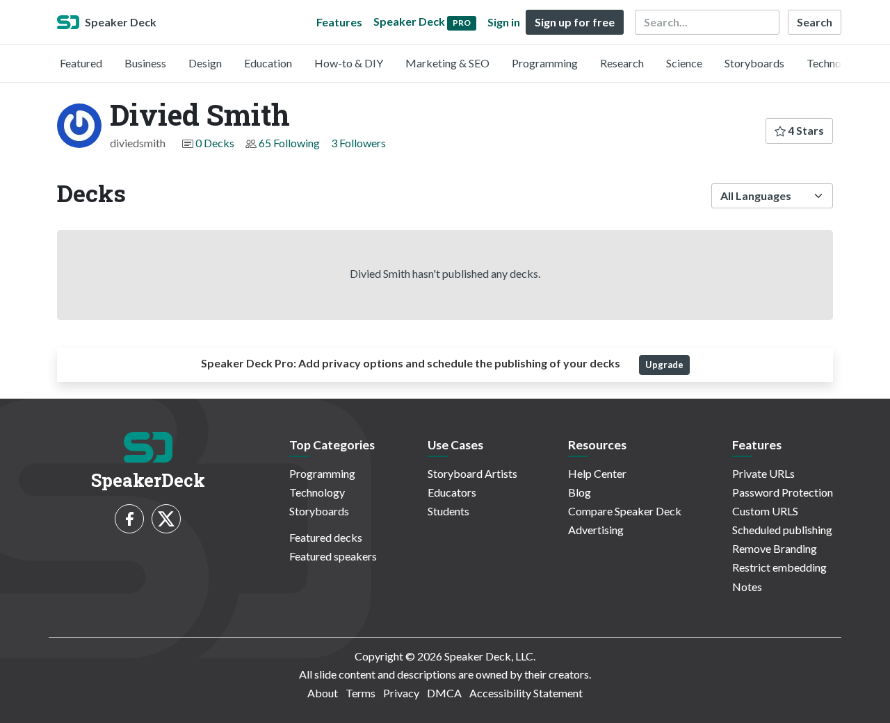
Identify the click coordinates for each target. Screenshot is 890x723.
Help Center (597, 473)
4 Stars (805, 130)
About (322, 692)
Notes (747, 586)
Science (684, 62)
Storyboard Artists (472, 473)
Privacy (401, 692)
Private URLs (763, 473)
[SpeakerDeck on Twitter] (166, 518)
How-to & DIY (348, 62)
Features (339, 21)
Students (448, 510)
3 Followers (358, 142)
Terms (360, 692)
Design (205, 62)
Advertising (596, 529)
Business (145, 62)
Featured (81, 62)
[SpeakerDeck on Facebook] (129, 518)
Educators (452, 492)
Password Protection (782, 492)
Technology (834, 62)
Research (622, 62)
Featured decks (325, 537)
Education (268, 62)
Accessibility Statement (526, 692)
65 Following (289, 142)
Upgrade (664, 364)
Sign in (503, 21)
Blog (579, 492)
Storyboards (754, 62)
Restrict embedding (779, 567)
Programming (545, 62)
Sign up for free (575, 21)
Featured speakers (333, 556)
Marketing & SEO (447, 62)
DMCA (444, 692)
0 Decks (214, 142)
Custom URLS (765, 510)
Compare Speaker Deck (624, 510)
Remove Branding (774, 548)
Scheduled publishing (782, 529)
